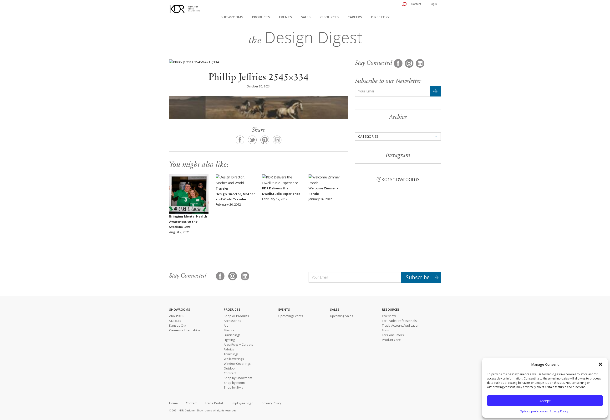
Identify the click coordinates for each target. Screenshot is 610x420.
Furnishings (232, 335)
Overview (389, 316)
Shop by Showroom (238, 378)
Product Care (391, 340)
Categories (368, 136)
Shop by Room (234, 382)
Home (173, 403)
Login (433, 4)
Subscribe (418, 277)
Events (285, 17)
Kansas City (177, 325)
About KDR (176, 316)
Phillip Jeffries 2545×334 (258, 78)
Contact (416, 4)
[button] (600, 364)
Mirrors (229, 330)
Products (261, 17)
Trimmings (231, 354)
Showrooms (232, 17)
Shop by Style (234, 387)
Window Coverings (237, 363)
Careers (355, 17)
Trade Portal (214, 403)
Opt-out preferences (534, 411)
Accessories (232, 321)
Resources (329, 17)
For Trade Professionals (399, 321)
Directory (380, 17)
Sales (305, 17)
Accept (545, 400)
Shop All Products (236, 316)
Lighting (229, 340)
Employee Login (242, 403)
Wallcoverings (234, 359)
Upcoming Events (290, 316)
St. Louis (175, 321)
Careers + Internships (184, 330)
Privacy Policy (559, 411)
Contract (230, 373)
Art (226, 325)
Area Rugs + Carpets (238, 344)
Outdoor (230, 368)
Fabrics (229, 349)
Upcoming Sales (341, 316)
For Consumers (393, 335)
